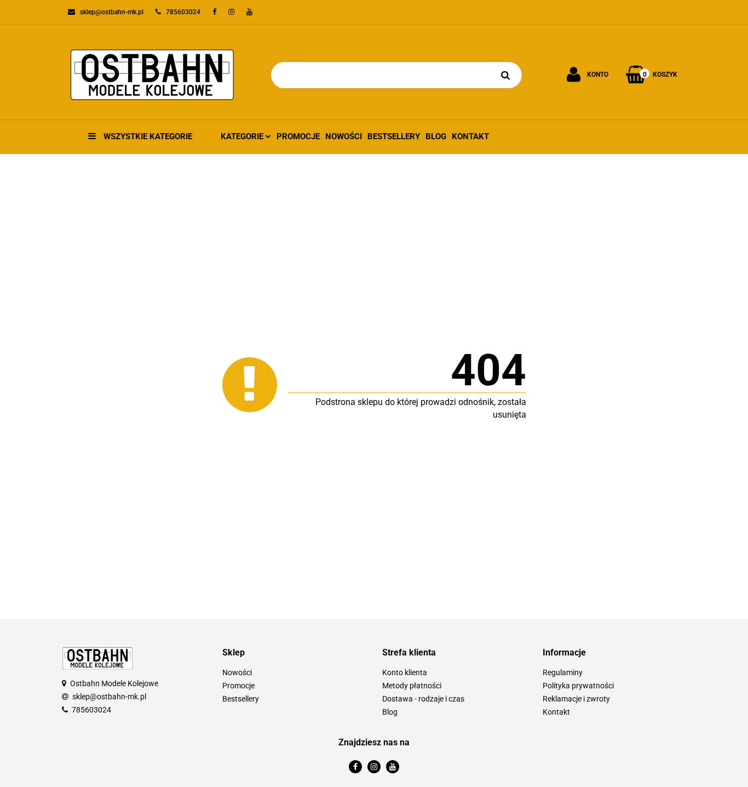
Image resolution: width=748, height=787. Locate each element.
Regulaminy (563, 672)
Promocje (298, 136)
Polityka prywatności (578, 685)
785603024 (91, 709)
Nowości (343, 136)
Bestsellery (393, 136)
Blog (435, 136)
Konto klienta (404, 672)
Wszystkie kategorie (146, 136)
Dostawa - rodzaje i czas (423, 698)
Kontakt (470, 136)
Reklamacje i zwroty (576, 698)
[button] (294, 653)
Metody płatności (411, 685)
